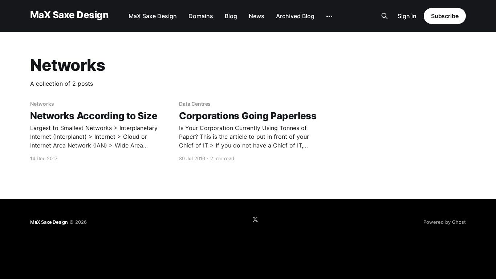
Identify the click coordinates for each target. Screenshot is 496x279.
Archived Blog (295, 16)
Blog (231, 16)
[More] (329, 16)
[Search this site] (384, 16)
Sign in (407, 16)
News (256, 16)
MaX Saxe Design (69, 15)
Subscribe (445, 16)
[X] (255, 219)
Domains (200, 16)
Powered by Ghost (444, 222)
